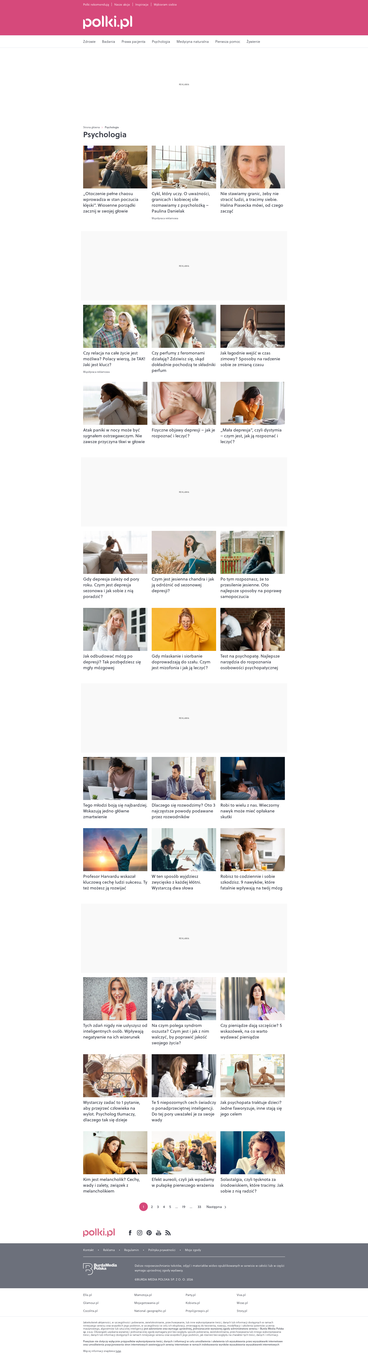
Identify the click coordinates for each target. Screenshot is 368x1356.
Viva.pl (241, 1295)
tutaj (118, 1351)
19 (183, 1206)
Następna (214, 1206)
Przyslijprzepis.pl (197, 1311)
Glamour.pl (91, 1303)
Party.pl (191, 1295)
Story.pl (242, 1311)
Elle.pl (87, 1295)
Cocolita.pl (90, 1311)
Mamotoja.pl (143, 1295)
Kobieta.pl (193, 1303)
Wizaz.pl (242, 1303)
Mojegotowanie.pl (146, 1303)
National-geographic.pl (150, 1311)
